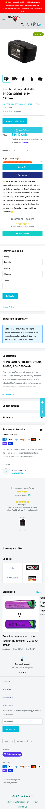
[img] (22, 491)
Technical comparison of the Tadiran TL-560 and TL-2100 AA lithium (20, 640)
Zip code (5, 280)
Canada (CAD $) (22, 741)
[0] (32, 24)
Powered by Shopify (9, 783)
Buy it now (22, 175)
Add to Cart (23, 167)
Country (5, 256)
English (6, 741)
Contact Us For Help (15, 121)
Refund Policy (8, 307)
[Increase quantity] (27, 150)
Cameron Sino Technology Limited (17, 104)
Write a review (22, 233)
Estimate (10, 296)
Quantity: (6, 150)
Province (6, 268)
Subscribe (10, 729)
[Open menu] (3, 19)
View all (39, 592)
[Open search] (22, 24)
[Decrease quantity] (14, 150)
